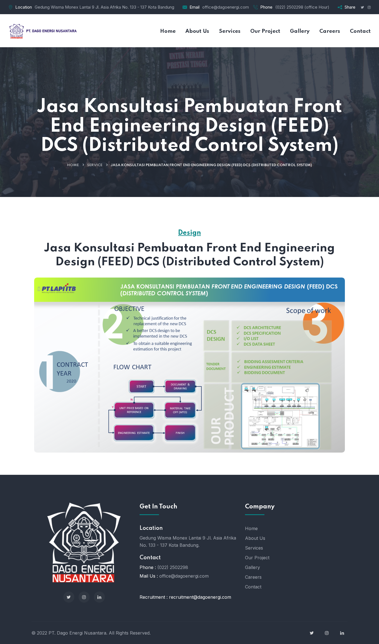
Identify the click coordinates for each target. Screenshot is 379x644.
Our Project (257, 557)
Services (254, 548)
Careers (253, 577)
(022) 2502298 (172, 567)
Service (94, 165)
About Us (255, 538)
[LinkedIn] (99, 597)
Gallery (252, 567)
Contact (253, 587)
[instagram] (84, 597)
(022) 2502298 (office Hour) (302, 7)
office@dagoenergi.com (225, 7)
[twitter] (68, 597)
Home (73, 165)
